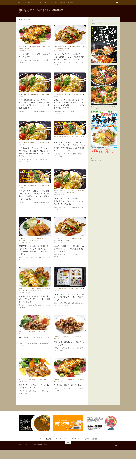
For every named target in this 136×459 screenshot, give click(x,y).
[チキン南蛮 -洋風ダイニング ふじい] (70, 367)
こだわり (56, 46)
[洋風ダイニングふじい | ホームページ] (41, 10)
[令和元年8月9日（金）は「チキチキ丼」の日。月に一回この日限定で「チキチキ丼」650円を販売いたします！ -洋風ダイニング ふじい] (35, 176)
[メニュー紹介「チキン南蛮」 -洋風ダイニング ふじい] (35, 34)
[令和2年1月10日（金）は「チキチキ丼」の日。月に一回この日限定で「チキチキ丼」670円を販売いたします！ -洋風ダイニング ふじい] (35, 82)
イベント (21, 94)
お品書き (27, 2)
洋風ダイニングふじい (42, 46)
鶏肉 (27, 48)
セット (20, 46)
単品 (30, 332)
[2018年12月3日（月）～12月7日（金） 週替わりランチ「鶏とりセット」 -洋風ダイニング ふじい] (35, 276)
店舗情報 (70, 2)
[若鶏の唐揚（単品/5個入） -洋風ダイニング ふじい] (70, 324)
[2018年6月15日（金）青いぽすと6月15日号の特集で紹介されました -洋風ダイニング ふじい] (70, 276)
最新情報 (34, 46)
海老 (24, 290)
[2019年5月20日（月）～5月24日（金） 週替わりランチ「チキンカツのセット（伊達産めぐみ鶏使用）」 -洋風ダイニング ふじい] (35, 226)
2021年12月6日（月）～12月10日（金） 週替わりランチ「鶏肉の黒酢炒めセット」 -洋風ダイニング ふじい (69, 56)
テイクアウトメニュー (40, 2)
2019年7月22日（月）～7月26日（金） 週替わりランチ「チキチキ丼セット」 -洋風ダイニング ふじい (69, 201)
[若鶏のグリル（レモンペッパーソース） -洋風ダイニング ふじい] (35, 367)
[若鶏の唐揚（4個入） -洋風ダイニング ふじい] (35, 322)
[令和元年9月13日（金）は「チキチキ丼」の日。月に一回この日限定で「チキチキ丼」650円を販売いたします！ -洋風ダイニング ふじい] (70, 128)
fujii (22, 50)
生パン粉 (25, 240)
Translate (103, 23)
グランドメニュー (23, 332)
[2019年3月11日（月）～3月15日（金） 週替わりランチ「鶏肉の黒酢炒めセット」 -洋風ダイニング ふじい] (70, 226)
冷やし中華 (62, 2)
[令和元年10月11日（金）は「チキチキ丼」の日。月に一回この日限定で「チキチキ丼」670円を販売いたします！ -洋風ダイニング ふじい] (35, 130)
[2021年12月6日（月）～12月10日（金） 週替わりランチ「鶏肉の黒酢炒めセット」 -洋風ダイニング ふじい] (70, 34)
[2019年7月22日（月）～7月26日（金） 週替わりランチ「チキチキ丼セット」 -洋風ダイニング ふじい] (70, 179)
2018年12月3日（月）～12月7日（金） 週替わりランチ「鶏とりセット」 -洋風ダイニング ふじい (34, 299)
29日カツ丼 (53, 2)
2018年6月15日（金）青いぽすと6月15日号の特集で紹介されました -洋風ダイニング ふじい (69, 297)
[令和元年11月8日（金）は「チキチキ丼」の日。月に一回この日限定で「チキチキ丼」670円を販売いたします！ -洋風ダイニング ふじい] (70, 82)
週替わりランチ (62, 48)
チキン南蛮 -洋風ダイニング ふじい (68, 385)
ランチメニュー (27, 46)
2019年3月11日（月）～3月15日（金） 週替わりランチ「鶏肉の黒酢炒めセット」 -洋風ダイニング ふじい (69, 248)
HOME (19, 2)
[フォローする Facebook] (116, 445)
